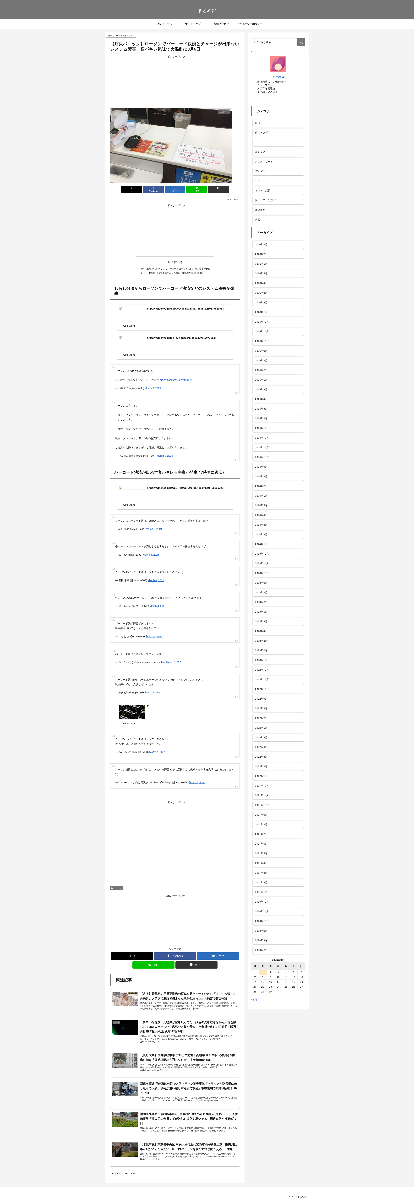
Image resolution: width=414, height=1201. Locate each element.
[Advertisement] (175, 81)
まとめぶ (278, 77)
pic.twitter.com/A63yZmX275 (176, 378)
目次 (170, 262)
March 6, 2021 (153, 386)
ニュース (118, 872)
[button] (218, 189)
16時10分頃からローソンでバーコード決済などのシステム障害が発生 (175, 268)
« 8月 (254, 999)
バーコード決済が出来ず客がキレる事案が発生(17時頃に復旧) (171, 273)
